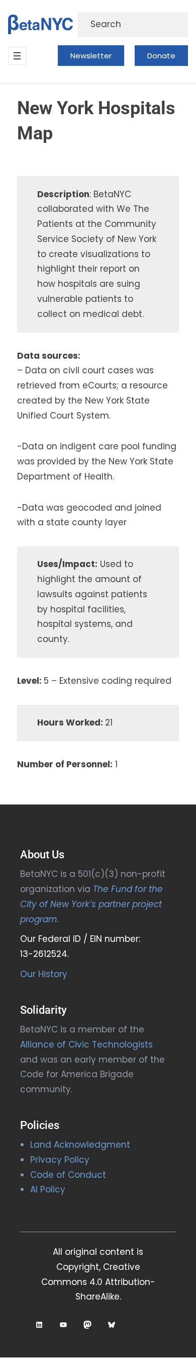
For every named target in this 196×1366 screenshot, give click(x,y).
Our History (43, 974)
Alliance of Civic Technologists (86, 1044)
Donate (161, 55)
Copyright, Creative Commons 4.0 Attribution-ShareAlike (98, 1282)
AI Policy (47, 1189)
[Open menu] (17, 56)
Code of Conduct (68, 1175)
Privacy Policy (59, 1160)
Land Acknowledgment (80, 1145)
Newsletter (91, 55)
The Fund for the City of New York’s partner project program (91, 904)
